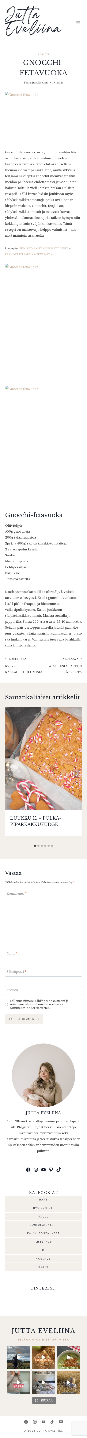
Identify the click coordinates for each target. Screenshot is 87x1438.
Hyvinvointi (43, 1208)
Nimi (12, 953)
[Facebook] (26, 1422)
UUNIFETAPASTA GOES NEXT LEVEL (43, 248)
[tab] (35, 846)
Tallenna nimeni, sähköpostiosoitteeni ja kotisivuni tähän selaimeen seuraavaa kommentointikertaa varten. (39, 1004)
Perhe (44, 1250)
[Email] (61, 1422)
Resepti (43, 54)
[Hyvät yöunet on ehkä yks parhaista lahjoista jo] (43, 1382)
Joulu (43, 1216)
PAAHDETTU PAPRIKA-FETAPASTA (28, 254)
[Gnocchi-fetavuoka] (43, 117)
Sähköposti (16, 972)
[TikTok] (52, 1422)
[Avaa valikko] (78, 23)
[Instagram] (35, 1422)
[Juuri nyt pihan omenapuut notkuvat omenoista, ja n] (43, 1357)
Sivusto (12, 990)
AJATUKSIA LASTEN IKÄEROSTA (65, 665)
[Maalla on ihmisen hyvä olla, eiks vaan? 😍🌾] (68, 1382)
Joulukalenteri (43, 1225)
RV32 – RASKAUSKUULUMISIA (23, 665)
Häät (43, 1199)
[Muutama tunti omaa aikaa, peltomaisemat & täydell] (18, 1357)
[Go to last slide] (10, 774)
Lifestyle (44, 1241)
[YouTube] (43, 1422)
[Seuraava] (76, 774)
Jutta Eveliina (40, 82)
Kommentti (17, 893)
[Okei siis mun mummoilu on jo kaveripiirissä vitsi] (18, 1382)
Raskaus (43, 1258)
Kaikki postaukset (43, 1233)
